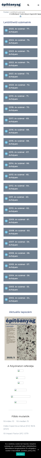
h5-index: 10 (8, 421)
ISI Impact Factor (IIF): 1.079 (15, 433)
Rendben (20, 454)
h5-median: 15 (22, 421)
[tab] (20, 30)
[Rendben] (38, 449)
